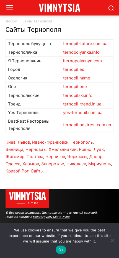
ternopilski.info (77, 95)
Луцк (99, 149)
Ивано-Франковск (50, 142)
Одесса (13, 163)
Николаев (76, 163)
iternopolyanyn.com (82, 60)
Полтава (35, 156)
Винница (14, 149)
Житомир (15, 156)
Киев (10, 142)
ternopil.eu (73, 69)
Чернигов (55, 156)
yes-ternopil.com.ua (82, 112)
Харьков (30, 163)
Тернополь (82, 142)
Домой (11, 21)
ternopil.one (75, 86)
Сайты (37, 171)
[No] (112, 240)
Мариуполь (99, 163)
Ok (60, 249)
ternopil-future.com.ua (85, 43)
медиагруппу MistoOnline (51, 217)
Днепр (95, 156)
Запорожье (52, 163)
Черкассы (77, 156)
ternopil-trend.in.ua (82, 104)
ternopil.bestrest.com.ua (87, 124)
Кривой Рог (17, 171)
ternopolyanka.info (81, 52)
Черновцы (35, 149)
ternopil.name (76, 78)
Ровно (85, 149)
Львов (24, 142)
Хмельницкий (63, 149)
